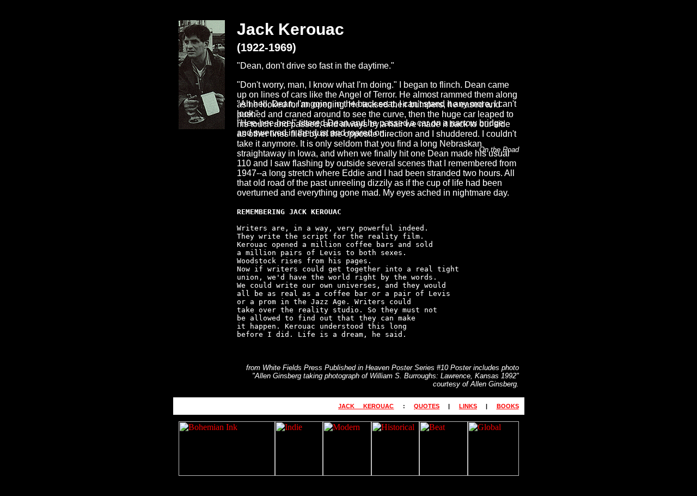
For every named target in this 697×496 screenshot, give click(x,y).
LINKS (468, 406)
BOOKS (508, 406)
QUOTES (426, 406)
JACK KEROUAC (366, 406)
